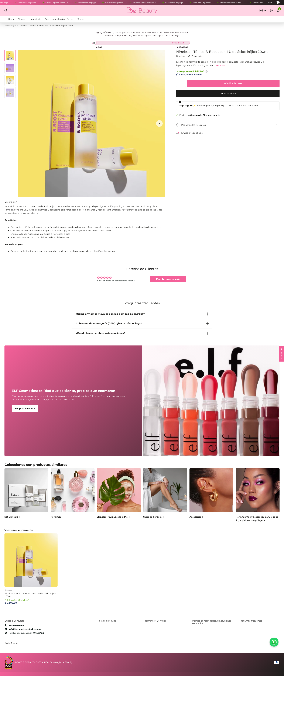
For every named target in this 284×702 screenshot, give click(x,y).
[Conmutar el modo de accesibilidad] (278, 2)
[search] (5, 10)
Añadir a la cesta (233, 83)
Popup (206, 71)
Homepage (10, 25)
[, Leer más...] (262, 10)
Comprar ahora (228, 93)
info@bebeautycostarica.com (25, 629)
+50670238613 (16, 625)
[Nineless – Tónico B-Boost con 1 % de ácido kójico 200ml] (31, 560)
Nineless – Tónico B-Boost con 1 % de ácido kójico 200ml (30, 595)
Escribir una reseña (168, 279)
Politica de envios (107, 620)
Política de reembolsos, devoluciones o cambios (211, 622)
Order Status (11, 643)
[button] (184, 80)
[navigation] (10, 55)
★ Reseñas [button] (281, 353)
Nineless (180, 56)
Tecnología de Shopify (61, 662)
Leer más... (220, 65)
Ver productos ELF (25, 408)
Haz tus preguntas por (26, 633)
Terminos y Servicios (155, 620)
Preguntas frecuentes (251, 620)
